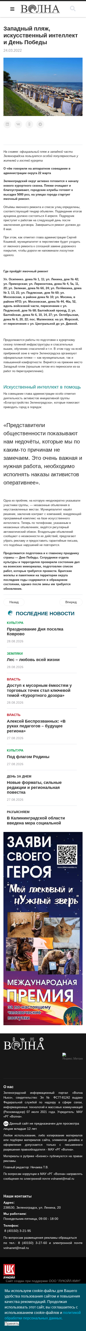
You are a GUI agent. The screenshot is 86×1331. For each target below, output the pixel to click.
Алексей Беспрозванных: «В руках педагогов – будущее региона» (36, 726)
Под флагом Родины (28, 756)
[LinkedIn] (7, 124)
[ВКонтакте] (18, 124)
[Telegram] (40, 124)
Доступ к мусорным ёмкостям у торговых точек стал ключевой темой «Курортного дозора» (39, 690)
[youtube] (32, 1039)
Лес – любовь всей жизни (33, 659)
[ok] (14, 1039)
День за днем (19, 776)
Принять (12, 1324)
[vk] (22, 1039)
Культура (15, 623)
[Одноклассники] (29, 124)
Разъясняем (18, 812)
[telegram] (41, 1039)
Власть (13, 679)
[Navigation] (12, 9)
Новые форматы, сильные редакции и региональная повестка (34, 787)
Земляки (15, 653)
